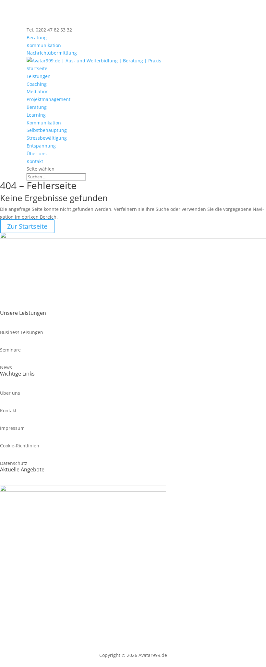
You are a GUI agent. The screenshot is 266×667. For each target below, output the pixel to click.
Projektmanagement (48, 99)
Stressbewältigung (47, 138)
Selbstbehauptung (47, 130)
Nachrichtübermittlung (52, 53)
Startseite (37, 68)
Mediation (38, 91)
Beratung (37, 37)
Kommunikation (44, 45)
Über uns (37, 153)
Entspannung (41, 146)
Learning (36, 115)
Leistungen (39, 76)
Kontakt (35, 161)
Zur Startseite (27, 226)
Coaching (37, 84)
